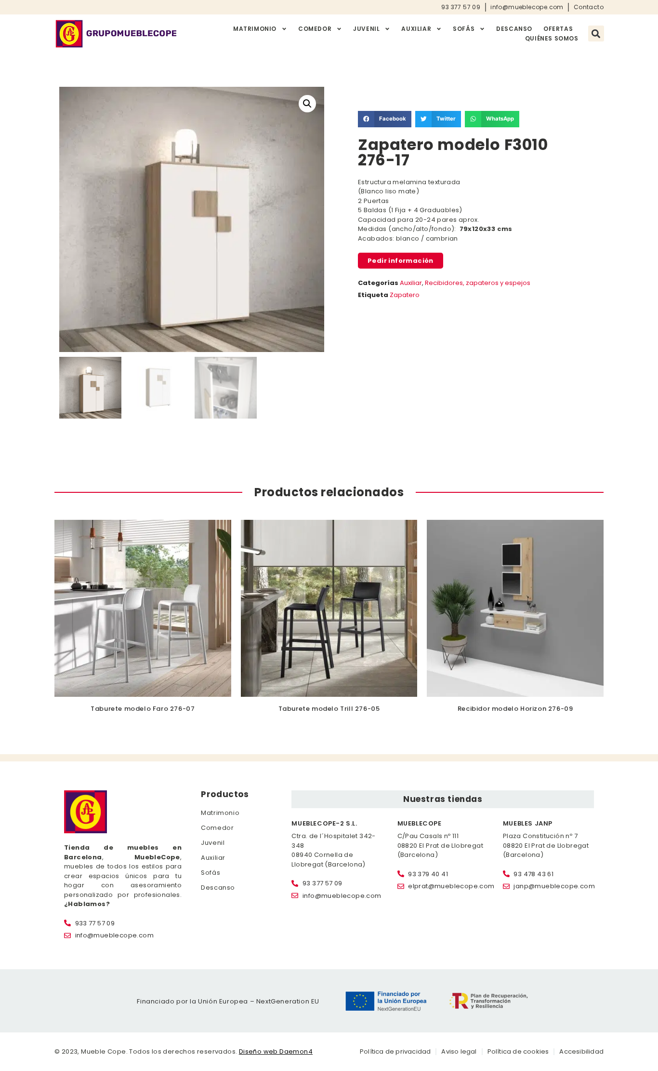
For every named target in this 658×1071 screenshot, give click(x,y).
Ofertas (558, 29)
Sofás (463, 29)
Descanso (514, 29)
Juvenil (366, 29)
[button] (596, 33)
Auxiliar (416, 29)
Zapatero (405, 294)
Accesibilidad (581, 1051)
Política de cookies (518, 1051)
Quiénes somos (552, 38)
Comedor (314, 29)
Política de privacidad (395, 1051)
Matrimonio (254, 29)
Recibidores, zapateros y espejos (477, 282)
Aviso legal (458, 1051)
